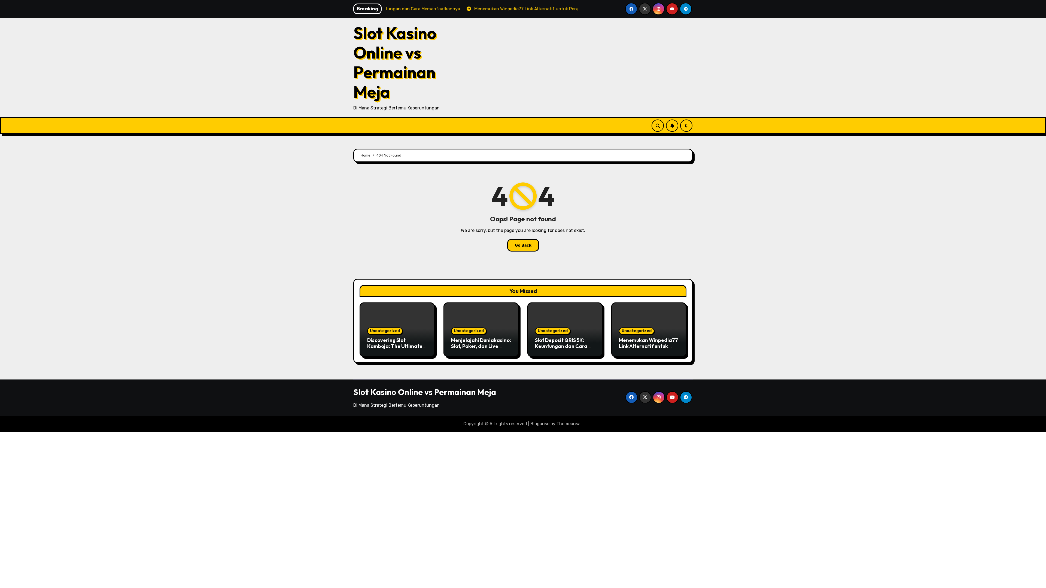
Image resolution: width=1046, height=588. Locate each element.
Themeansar (569, 423)
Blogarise (539, 423)
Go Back (523, 245)
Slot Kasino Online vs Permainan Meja (394, 62)
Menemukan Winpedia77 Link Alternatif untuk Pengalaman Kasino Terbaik (648, 349)
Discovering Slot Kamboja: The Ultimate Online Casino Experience (394, 349)
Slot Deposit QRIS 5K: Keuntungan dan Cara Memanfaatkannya (561, 346)
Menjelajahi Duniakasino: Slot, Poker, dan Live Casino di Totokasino (481, 346)
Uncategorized (385, 331)
